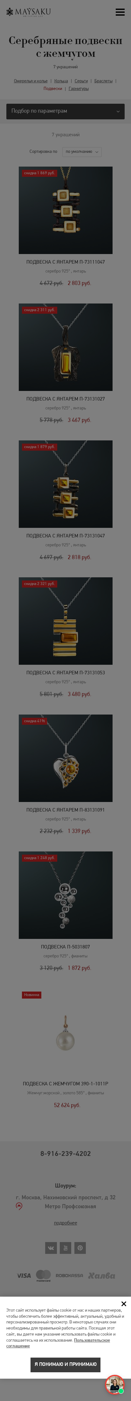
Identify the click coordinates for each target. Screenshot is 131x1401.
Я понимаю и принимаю (66, 1364)
